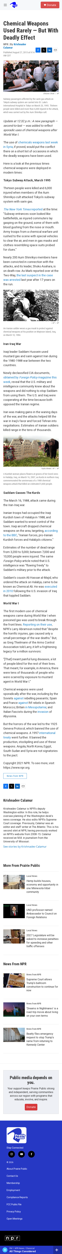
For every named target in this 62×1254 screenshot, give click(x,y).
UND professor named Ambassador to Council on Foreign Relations (41, 913)
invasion (43, 711)
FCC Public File (14, 1204)
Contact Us (12, 1176)
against (18, 698)
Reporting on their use (37, 624)
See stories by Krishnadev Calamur (25, 846)
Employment (13, 1190)
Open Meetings (14, 1219)
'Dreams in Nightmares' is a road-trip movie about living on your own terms (42, 1012)
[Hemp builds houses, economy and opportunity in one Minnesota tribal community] (14, 882)
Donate (51, 4)
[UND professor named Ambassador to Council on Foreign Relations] (14, 911)
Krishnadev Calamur (14, 46)
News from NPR (15, 776)
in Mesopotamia (35, 707)
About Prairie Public (17, 1169)
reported (36, 209)
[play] (5, 1250)
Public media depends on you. (31, 1080)
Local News (31, 876)
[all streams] (57, 1250)
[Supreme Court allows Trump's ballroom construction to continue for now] (14, 980)
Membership (13, 1183)
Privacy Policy (14, 1211)
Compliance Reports (17, 1197)
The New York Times (17, 209)
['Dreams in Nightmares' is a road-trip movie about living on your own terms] (14, 1009)
